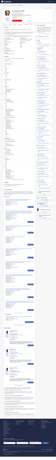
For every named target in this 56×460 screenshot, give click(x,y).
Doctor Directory (5, 426)
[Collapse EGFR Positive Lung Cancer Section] (51, 145)
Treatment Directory (6, 430)
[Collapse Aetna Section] (32, 66)
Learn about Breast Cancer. (46, 43)
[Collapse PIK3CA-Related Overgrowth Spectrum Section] (51, 109)
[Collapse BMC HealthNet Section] (32, 86)
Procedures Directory (6, 429)
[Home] (6, 1)
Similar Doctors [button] (27, 24)
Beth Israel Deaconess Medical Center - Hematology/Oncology (21, 15)
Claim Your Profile (18, 422)
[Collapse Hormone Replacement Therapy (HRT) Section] (51, 162)
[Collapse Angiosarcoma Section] (51, 49)
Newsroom (17, 423)
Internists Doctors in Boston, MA (11, 5)
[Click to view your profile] (49, 2)
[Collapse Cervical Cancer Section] (51, 138)
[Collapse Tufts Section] (32, 156)
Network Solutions (31, 423)
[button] (34, 25)
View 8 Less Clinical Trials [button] (19, 313)
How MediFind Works (6, 423)
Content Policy (43, 427)
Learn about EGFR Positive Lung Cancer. (43, 148)
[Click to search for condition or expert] (51, 2)
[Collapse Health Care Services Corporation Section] (32, 117)
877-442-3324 (12, 336)
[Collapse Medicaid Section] (32, 148)
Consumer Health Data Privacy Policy (46, 422)
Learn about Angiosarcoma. (41, 52)
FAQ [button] (31, 24)
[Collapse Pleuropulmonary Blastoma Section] (51, 118)
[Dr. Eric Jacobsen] (7, 350)
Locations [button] (14, 24)
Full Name (4, 441)
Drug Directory (5, 431)
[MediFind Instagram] (47, 449)
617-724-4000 (12, 373)
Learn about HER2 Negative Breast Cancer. (43, 103)
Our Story (4, 422)
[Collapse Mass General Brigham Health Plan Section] (32, 141)
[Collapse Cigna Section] (32, 103)
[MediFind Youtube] (49, 449)
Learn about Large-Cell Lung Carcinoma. (43, 174)
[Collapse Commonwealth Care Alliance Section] (32, 109)
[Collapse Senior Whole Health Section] (32, 152)
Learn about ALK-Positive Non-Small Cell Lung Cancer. (44, 87)
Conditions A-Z (5, 425)
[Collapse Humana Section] (32, 131)
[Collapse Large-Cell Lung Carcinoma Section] (51, 171)
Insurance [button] (10, 24)
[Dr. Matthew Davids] (7, 332)
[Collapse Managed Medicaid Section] (32, 138)
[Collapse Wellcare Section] (32, 166)
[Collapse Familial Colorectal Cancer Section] (51, 154)
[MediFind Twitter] (50, 449)
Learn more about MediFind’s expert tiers (45, 33)
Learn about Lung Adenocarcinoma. (42, 182)
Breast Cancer (14, 398)
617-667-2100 (28, 391)
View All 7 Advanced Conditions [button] (44, 135)
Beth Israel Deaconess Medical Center (17, 14)
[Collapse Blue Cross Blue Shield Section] (32, 79)
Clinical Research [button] (20, 24)
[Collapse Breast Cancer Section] (51, 42)
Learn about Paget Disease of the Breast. (43, 68)
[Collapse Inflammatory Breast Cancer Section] (51, 57)
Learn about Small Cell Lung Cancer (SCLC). (43, 129)
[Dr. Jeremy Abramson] (7, 369)
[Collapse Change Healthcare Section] (32, 99)
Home (4, 5)
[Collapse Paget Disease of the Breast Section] (51, 65)
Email (17, 441)
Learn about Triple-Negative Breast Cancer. (43, 76)
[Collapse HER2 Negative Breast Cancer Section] (51, 101)
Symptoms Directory (6, 427)
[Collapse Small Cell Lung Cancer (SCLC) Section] (51, 127)
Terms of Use (43, 425)
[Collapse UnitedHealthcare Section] (32, 159)
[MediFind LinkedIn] (52, 449)
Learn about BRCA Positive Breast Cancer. (43, 95)
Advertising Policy (44, 426)
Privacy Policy (43, 423)
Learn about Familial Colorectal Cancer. (42, 156)
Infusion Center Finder (6, 433)
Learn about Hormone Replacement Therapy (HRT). (43, 166)
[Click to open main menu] (53, 2)
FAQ (4, 434)
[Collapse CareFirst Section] (32, 93)
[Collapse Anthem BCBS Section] (32, 73)
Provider (30, 422)
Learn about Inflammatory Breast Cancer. (43, 59)
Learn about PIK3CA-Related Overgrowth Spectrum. (43, 113)
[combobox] (18, 62)
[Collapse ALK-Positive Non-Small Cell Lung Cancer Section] (51, 83)
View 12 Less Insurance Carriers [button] (18, 179)
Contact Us (5, 435)
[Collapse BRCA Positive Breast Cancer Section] (51, 92)
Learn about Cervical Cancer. (41, 141)
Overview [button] (5, 24)
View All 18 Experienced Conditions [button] (44, 188)
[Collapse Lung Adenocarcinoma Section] (51, 180)
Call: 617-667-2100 (8, 186)
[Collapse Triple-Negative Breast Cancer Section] (51, 73)
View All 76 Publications (19, 325)
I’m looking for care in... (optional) (34, 441)
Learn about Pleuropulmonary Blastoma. (43, 121)
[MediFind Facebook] (46, 449)
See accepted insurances (13, 338)
